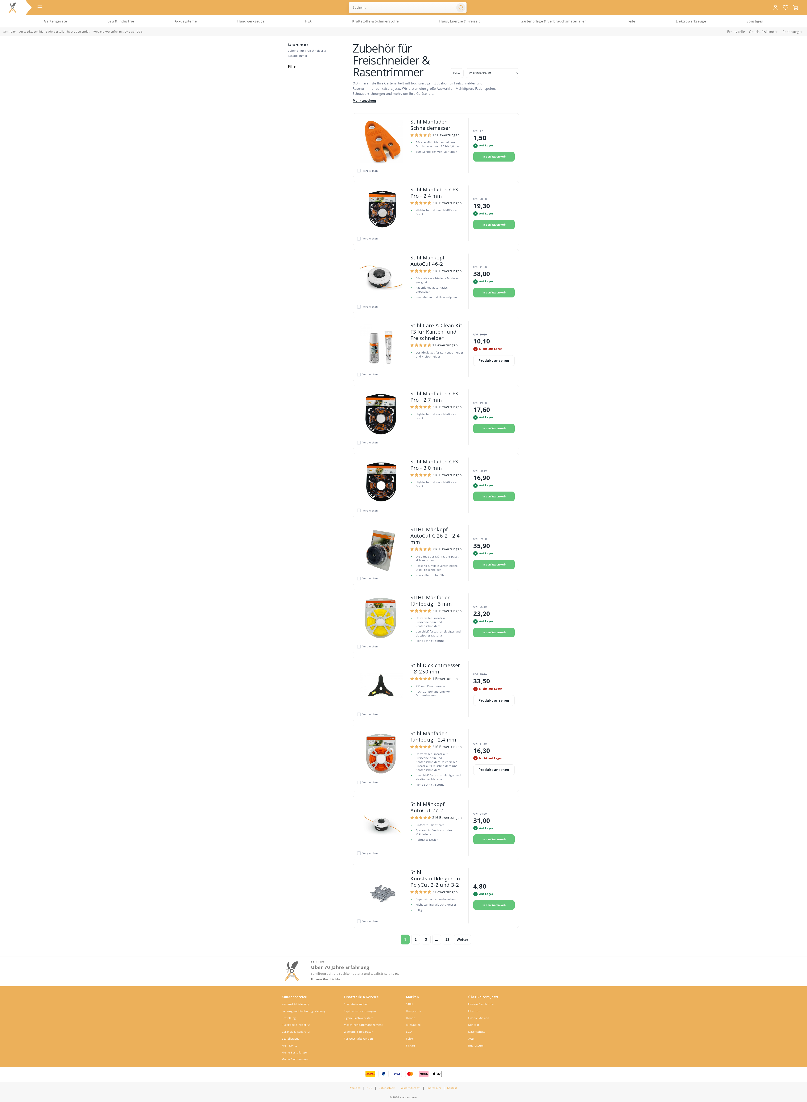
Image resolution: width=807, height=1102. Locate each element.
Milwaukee (413, 1025)
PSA (308, 21)
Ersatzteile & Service (361, 997)
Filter (456, 73)
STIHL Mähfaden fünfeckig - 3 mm (431, 600)
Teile (631, 21)
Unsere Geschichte (325, 979)
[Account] (775, 7)
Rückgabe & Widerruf (296, 1025)
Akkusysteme (186, 21)
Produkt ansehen (494, 360)
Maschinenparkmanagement (363, 1025)
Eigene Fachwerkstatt (358, 1018)
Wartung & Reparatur (358, 1032)
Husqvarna (413, 1011)
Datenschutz (476, 1032)
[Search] (460, 7)
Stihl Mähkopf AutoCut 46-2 (427, 260)
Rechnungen (793, 31)
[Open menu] (40, 7)
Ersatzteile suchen (356, 1004)
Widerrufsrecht (410, 1088)
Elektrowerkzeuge (691, 21)
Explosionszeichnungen (360, 1011)
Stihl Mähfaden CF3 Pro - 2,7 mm (434, 396)
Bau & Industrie (120, 21)
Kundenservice (294, 997)
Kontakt (473, 1025)
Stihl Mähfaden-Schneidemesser (430, 124)
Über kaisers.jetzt (483, 997)
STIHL (410, 1004)
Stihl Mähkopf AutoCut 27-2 (427, 807)
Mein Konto (290, 1045)
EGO (409, 1032)
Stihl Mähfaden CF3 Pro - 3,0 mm (434, 464)
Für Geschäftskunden (358, 1038)
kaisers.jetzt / (298, 44)
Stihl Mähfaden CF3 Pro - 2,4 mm (434, 192)
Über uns (474, 1011)
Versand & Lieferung (295, 1004)
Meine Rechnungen (295, 1059)
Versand (355, 1088)
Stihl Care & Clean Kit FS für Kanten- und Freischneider (436, 331)
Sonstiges (754, 21)
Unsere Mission (478, 1018)
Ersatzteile (736, 31)
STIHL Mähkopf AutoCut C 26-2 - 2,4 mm (435, 535)
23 (448, 939)
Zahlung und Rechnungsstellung (303, 1011)
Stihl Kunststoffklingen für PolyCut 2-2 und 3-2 (436, 878)
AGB (471, 1038)
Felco (409, 1038)
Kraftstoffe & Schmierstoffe (375, 21)
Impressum (476, 1045)
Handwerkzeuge (251, 21)
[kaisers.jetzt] (12, 7)
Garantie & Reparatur (296, 1032)
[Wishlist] (785, 7)
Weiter (462, 939)
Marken (412, 997)
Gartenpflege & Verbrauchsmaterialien (554, 21)
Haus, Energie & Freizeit (459, 21)
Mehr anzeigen (364, 101)
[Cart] (795, 7)
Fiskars (410, 1045)
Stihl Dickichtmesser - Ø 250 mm (435, 668)
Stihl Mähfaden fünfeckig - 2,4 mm (433, 736)
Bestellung (289, 1018)
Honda (410, 1018)
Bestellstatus (290, 1038)
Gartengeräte (55, 21)
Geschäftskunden (764, 31)
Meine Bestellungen (295, 1052)
